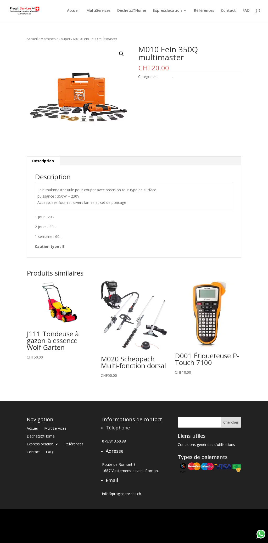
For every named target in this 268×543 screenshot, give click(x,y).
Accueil (73, 11)
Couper (64, 38)
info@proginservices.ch (121, 493)
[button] (121, 54)
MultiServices (98, 11)
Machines (48, 38)
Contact (228, 11)
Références (204, 11)
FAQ (246, 11)
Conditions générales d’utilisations (206, 445)
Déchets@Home (131, 11)
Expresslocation (167, 11)
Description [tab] (43, 160)
